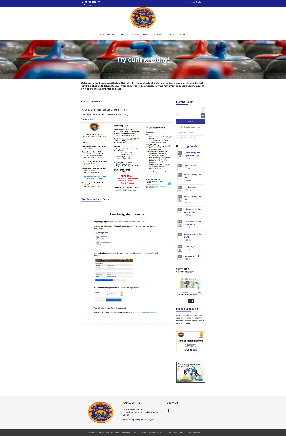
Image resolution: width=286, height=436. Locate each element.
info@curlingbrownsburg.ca (92, 5)
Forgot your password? (186, 138)
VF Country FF (189, 246)
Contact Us (181, 34)
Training (134, 34)
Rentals (157, 34)
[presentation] (189, 301)
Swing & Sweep (189, 165)
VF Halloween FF (190, 187)
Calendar (170, 34)
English (199, 2)
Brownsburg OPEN (191, 256)
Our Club (111, 34)
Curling (123, 34)
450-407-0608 (90, 2)
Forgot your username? (186, 133)
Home (102, 34)
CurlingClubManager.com (189, 432)
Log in (190, 121)
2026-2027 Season (90, 101)
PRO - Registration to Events (95, 199)
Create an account (192, 127)
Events (146, 34)
